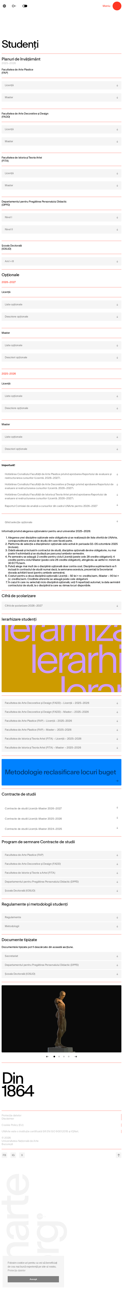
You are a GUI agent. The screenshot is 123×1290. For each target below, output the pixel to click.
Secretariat (11, 956)
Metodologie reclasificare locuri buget (60, 772)
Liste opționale (13, 304)
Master (9, 97)
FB (4, 1155)
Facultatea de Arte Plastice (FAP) (24, 855)
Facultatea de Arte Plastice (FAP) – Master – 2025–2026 (38, 729)
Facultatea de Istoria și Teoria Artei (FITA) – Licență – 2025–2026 (43, 738)
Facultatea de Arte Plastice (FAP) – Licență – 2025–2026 (38, 720)
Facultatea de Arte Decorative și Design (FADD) (33, 863)
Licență (9, 85)
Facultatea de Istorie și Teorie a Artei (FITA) (30, 872)
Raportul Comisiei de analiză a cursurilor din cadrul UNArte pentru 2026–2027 (51, 506)
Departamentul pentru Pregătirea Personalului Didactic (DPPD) (42, 881)
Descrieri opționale (16, 357)
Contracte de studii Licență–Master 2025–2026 (33, 818)
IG (13, 1155)
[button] (54, 1056)
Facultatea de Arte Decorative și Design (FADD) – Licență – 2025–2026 (47, 703)
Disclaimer (8, 1118)
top (118, 1155)
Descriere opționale (16, 316)
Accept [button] (33, 1279)
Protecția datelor (11, 1115)
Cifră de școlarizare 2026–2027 (23, 605)
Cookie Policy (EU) (12, 1125)
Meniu (117, 6)
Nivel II (9, 229)
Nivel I (8, 217)
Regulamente (13, 917)
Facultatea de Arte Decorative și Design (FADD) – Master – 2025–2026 (47, 712)
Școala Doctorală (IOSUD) (20, 890)
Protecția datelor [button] (16, 1270)
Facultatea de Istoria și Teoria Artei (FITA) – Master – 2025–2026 (43, 747)
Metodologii (12, 926)
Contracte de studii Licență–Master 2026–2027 (33, 808)
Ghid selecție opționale (18, 522)
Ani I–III (9, 261)
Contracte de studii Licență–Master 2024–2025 (33, 829)
